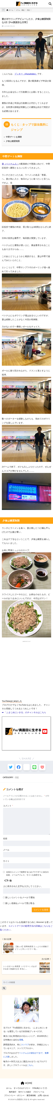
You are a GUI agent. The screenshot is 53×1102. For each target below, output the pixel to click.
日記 (17, 777)
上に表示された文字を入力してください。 (23, 886)
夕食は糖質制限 (13, 141)
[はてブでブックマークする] (26, 767)
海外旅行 (12, 1092)
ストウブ (25, 1044)
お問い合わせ (43, 1095)
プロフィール (38, 1092)
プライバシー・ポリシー (14, 1095)
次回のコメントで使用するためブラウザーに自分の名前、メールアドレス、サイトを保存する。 (27, 873)
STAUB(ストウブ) (39, 1088)
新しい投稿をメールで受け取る (20, 903)
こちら (30, 1065)
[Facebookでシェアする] (18, 767)
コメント (8, 806)
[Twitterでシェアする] (11, 767)
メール (6, 850)
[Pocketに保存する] (42, 767)
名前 (5, 838)
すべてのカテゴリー (22, 1088)
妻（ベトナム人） (10, 164)
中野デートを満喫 (14, 137)
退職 (21, 1040)
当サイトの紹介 (24, 1092)
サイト (6, 861)
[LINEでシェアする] (34, 767)
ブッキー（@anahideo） (25, 74)
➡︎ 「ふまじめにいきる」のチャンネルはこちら (24, 712)
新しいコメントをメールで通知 (20, 897)
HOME (28, 1083)
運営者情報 (31, 1095)
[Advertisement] (26, 670)
